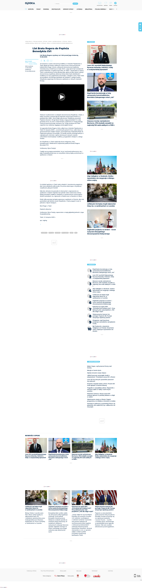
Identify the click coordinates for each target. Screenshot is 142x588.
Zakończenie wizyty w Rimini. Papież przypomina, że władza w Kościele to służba (101, 400)
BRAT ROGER (51, 232)
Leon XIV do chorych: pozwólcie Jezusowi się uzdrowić (100, 380)
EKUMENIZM (57, 232)
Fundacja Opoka (31, 571)
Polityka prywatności (47, 571)
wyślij (51, 60)
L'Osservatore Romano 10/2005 (33, 63)
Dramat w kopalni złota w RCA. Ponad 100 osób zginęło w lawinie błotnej (101, 384)
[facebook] (140, 24)
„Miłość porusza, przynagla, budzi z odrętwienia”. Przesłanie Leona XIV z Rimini (101, 376)
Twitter (44, 60)
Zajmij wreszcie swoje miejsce (96, 373)
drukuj (48, 60)
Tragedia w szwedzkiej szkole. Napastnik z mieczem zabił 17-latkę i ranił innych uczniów (100, 389)
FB (41, 60)
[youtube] (140, 29)
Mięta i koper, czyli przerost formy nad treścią (99, 367)
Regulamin (63, 571)
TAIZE (76, 232)
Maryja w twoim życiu (94, 370)
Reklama (78, 571)
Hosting (110, 571)
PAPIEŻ (71, 232)
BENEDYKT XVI (44, 232)
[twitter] (140, 27)
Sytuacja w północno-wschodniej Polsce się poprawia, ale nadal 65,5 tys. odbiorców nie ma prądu (101, 405)
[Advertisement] (71, 23)
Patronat (94, 571)
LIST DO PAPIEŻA (65, 232)
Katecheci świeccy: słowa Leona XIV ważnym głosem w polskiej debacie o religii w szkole (101, 395)
